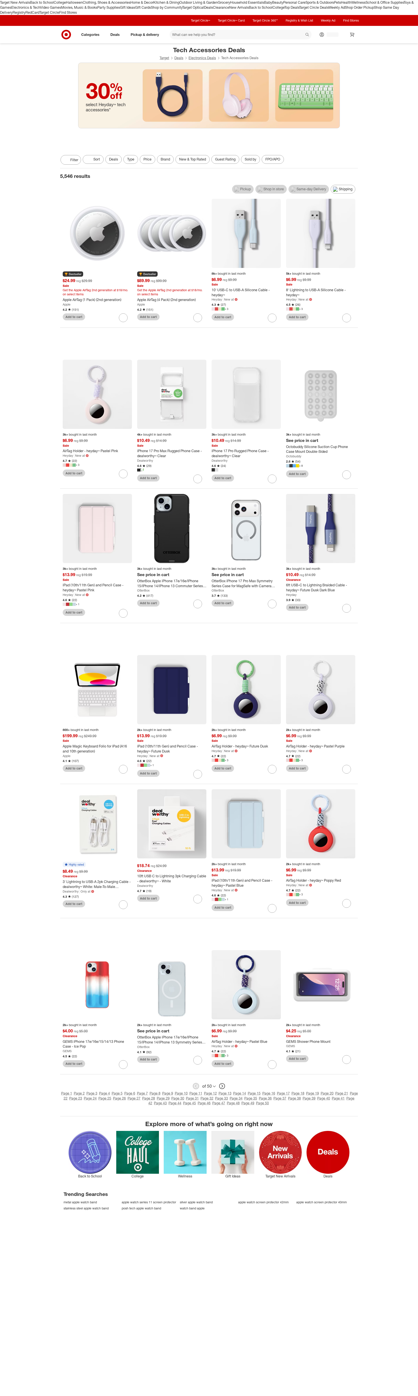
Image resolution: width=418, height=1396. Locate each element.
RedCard (32, 12)
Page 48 (233, 1103)
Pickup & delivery (145, 34)
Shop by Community (166, 7)
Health (346, 2)
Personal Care (294, 2)
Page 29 (163, 1098)
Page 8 (155, 1093)
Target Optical (193, 7)
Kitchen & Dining (166, 2)
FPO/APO (272, 159)
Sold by (250, 159)
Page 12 (210, 1093)
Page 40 (323, 1098)
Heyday (217, 299)
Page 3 (91, 1093)
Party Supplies (108, 7)
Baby (268, 2)
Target (164, 58)
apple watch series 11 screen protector (149, 1202)
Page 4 (104, 1093)
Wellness (358, 2)
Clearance (221, 7)
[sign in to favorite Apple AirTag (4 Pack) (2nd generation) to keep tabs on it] (197, 317)
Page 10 (181, 1093)
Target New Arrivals (15, 2)
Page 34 (236, 1098)
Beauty (277, 2)
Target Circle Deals (314, 7)
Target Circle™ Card (231, 20)
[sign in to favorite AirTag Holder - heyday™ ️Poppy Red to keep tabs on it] (346, 903)
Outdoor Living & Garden (198, 2)
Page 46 (204, 1103)
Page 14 (239, 1093)
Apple (67, 304)
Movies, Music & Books (79, 7)
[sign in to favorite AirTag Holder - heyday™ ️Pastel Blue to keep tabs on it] (272, 1064)
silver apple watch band (196, 1202)
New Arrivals (239, 7)
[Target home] (66, 34)
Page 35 (250, 1098)
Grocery (224, 2)
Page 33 (221, 1098)
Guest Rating (225, 159)
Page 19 (312, 1093)
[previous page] (195, 1086)
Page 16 (268, 1093)
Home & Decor (141, 2)
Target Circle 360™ (265, 20)
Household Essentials (247, 2)
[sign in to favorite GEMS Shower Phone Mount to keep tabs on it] (346, 1059)
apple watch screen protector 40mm (321, 1202)
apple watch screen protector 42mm (263, 1202)
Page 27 (134, 1098)
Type (130, 159)
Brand (165, 159)
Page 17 (283, 1093)
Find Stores (68, 12)
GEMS (67, 1051)
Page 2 (79, 1093)
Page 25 (104, 1098)
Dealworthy (145, 460)
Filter (74, 160)
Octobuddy (293, 456)
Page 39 (309, 1098)
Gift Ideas (127, 7)
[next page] (222, 1086)
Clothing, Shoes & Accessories (106, 2)
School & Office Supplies (385, 2)
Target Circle (49, 12)
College (60, 2)
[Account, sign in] (330, 34)
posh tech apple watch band (141, 1208)
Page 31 (192, 1098)
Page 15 (254, 1093)
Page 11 (195, 1093)
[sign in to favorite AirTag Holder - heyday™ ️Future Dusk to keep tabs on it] (272, 769)
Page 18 (298, 1093)
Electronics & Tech (25, 7)
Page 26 (119, 1098)
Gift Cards (143, 7)
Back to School (42, 2)
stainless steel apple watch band (86, 1208)
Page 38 (294, 1098)
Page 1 (66, 1093)
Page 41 (338, 1098)
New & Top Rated (192, 159)
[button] (73, 274)
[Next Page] (353, 160)
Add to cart (74, 317)
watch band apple (192, 1208)
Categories (90, 34)
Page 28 (148, 1098)
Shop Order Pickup (359, 7)
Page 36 (265, 1098)
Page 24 (90, 1098)
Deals (208, 7)
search (307, 35)
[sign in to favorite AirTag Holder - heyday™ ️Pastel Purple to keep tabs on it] (346, 769)
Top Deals (291, 7)
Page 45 (189, 1103)
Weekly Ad (337, 7)
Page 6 (129, 1093)
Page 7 (142, 1093)
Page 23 (75, 1098)
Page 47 (218, 1103)
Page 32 (207, 1098)
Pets (337, 2)
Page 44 (175, 1103)
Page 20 (327, 1093)
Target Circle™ (200, 20)
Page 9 (167, 1093)
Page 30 (177, 1098)
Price (147, 159)
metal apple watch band (80, 1202)
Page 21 (341, 1093)
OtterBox (143, 590)
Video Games (50, 7)
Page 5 (117, 1093)
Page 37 (279, 1098)
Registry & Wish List (299, 20)
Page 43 (160, 1103)
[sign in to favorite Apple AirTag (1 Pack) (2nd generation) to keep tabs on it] (123, 317)
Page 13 (225, 1093)
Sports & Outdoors (319, 2)
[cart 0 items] (352, 34)
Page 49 (247, 1103)
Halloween (74, 2)
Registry (19, 12)
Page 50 (262, 1103)
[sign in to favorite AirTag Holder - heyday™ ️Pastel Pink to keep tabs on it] (123, 474)
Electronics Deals (202, 58)
